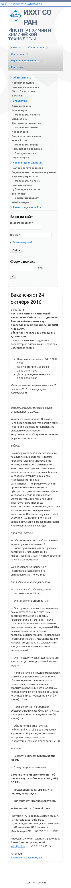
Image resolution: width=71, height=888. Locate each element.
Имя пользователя (21, 222)
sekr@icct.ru (18, 846)
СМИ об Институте (23, 91)
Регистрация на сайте (27, 207)
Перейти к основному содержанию (21, 3)
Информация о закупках (27, 149)
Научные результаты (25, 176)
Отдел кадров (33, 857)
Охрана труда (20, 157)
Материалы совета (27, 127)
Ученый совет (20, 140)
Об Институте (35, 47)
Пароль (15, 235)
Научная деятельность (25, 60)
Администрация (21, 106)
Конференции (20, 202)
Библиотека (19, 119)
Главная (16, 47)
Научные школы (22, 185)
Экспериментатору (27, 198)
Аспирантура (19, 110)
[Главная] (15, 15)
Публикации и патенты (26, 189)
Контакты (17, 67)
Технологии (19, 193)
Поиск (39, 267)
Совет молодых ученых (26, 136)
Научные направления (25, 87)
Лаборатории (20, 131)
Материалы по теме (27, 114)
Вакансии (17, 95)
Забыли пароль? (22, 242)
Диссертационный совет (27, 123)
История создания (23, 82)
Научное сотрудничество (27, 168)
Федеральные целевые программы (34, 172)
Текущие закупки (25, 153)
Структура (17, 54)
